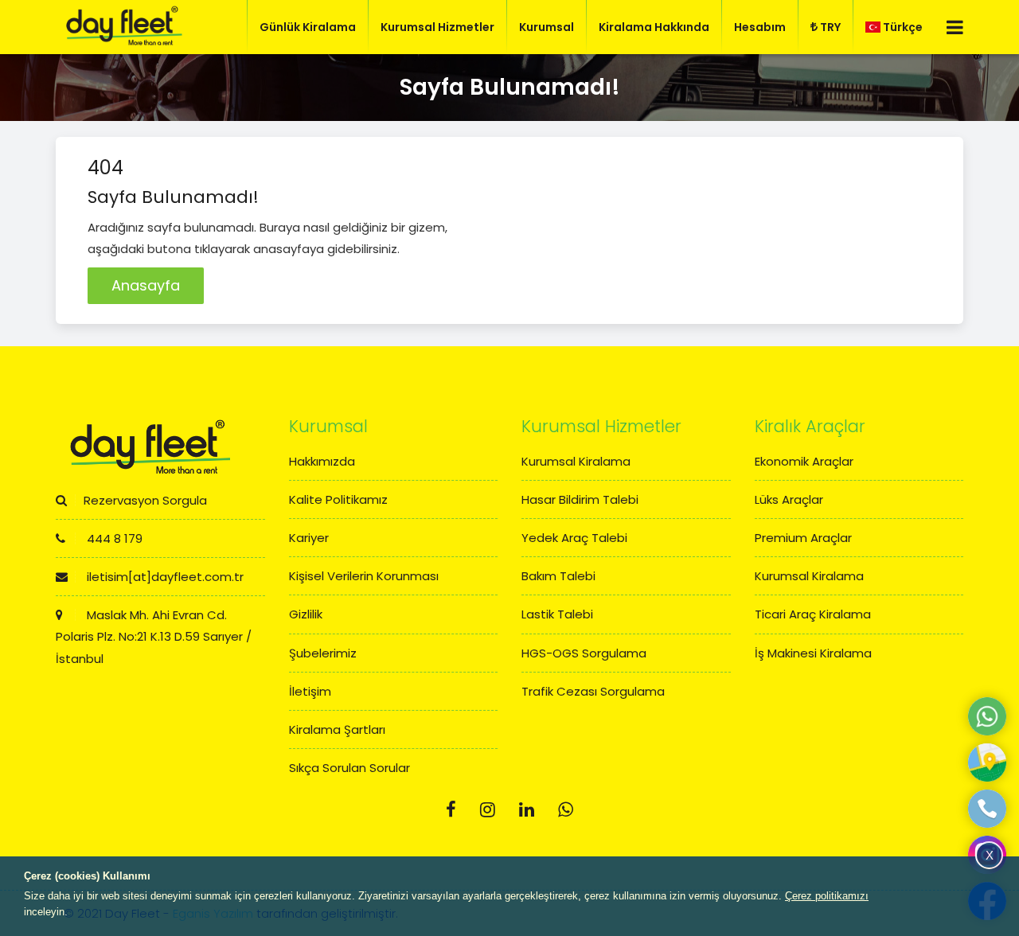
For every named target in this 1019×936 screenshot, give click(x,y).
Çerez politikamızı (827, 896)
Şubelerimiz (323, 653)
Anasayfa (145, 285)
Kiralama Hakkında (654, 27)
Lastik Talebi (557, 614)
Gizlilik (305, 614)
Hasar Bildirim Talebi (579, 499)
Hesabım (760, 27)
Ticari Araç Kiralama (813, 614)
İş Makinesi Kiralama (813, 653)
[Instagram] (488, 810)
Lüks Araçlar (789, 499)
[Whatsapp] (566, 810)
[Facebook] (451, 810)
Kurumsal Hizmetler (437, 27)
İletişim (310, 691)
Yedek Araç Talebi (574, 537)
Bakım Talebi (558, 575)
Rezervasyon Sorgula (145, 500)
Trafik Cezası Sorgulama (593, 691)
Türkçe (903, 27)
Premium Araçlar (803, 537)
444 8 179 (113, 538)
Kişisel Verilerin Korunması (364, 575)
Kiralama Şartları (337, 729)
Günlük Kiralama (308, 27)
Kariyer (309, 537)
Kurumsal (546, 27)
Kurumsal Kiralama (576, 461)
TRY (830, 27)
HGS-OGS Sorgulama (583, 653)
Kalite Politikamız (338, 499)
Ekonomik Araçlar (804, 461)
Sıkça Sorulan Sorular (349, 767)
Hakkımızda (322, 461)
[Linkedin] (527, 810)
